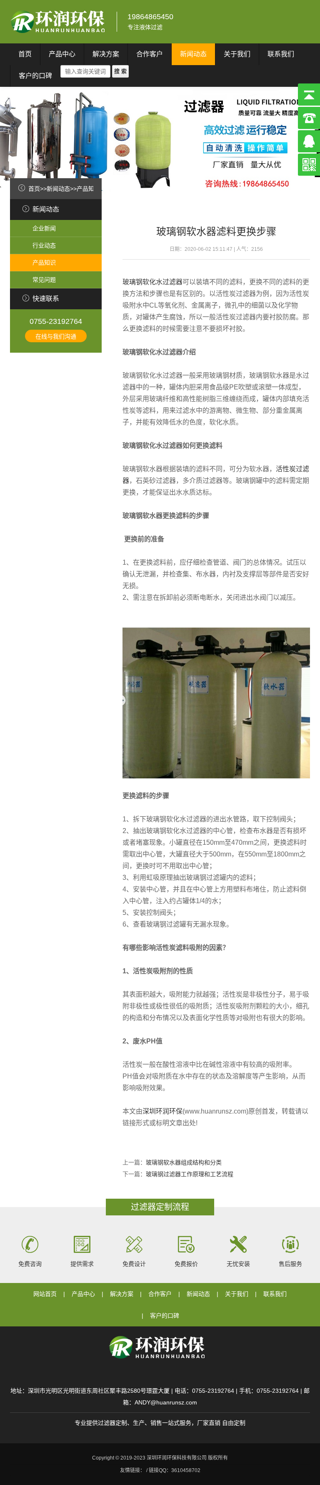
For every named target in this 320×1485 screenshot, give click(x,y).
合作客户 (149, 54)
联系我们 (281, 54)
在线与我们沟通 (55, 336)
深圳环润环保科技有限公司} (58, 21)
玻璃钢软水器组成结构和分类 (184, 1162)
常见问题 (44, 279)
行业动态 (44, 245)
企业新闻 (44, 228)
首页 (25, 54)
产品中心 (62, 54)
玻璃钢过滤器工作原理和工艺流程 (189, 1174)
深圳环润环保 (162, 1111)
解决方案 (105, 54)
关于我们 (237, 54)
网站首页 (45, 1294)
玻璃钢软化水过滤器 (152, 281)
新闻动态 (193, 54)
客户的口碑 (35, 75)
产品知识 (88, 188)
